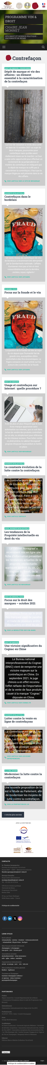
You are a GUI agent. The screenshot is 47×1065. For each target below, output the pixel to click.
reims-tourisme (15, 978)
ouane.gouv (18, 950)
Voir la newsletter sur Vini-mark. (21, 630)
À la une (8, 771)
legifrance (11, 970)
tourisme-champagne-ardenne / (12, 976)
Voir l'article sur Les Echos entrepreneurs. (18, 757)
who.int (25, 964)
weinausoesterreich (31, 940)
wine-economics (20, 956)
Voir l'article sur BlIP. (16, 516)
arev (16, 964)
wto (20, 964)
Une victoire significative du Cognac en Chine (23, 647)
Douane (14, 771)
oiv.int (4, 964)
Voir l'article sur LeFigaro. (18, 277)
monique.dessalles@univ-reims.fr (13, 880)
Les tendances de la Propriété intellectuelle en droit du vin (21, 535)
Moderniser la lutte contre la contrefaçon (23, 775)
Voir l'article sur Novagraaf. (19, 451)
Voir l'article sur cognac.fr (19, 703)
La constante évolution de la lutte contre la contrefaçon (23, 468)
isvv (11, 950)
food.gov (24, 942)
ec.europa (10, 964)
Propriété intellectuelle (14, 193)
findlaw (4, 970)
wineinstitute (7, 942)
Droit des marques (12, 68)
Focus (14, 289)
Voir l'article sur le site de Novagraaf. (23, 181)
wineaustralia (6, 940)
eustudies (19, 958)
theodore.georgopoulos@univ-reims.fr (14, 872)
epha (7, 958)
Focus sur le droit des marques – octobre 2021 (19, 601)
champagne (6, 948)
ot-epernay (5, 978)
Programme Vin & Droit (18, 1061)
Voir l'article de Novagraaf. (19, 584)
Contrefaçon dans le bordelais (17, 198)
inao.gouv (5, 950)
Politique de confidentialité (10, 905)
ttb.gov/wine (16, 942)
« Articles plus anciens (13, 815)
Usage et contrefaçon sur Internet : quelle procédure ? (22, 386)
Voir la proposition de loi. (18, 804)
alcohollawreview (8, 956)
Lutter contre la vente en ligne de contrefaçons (20, 719)
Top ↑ (42, 1061)
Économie (8, 289)
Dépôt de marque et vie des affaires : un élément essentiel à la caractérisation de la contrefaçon (23, 76)
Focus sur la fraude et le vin (22, 292)
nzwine (14, 940)
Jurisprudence (24, 68)
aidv (3, 958)
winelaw (21, 940)
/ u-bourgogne (14, 948)
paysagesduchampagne (9, 980)
